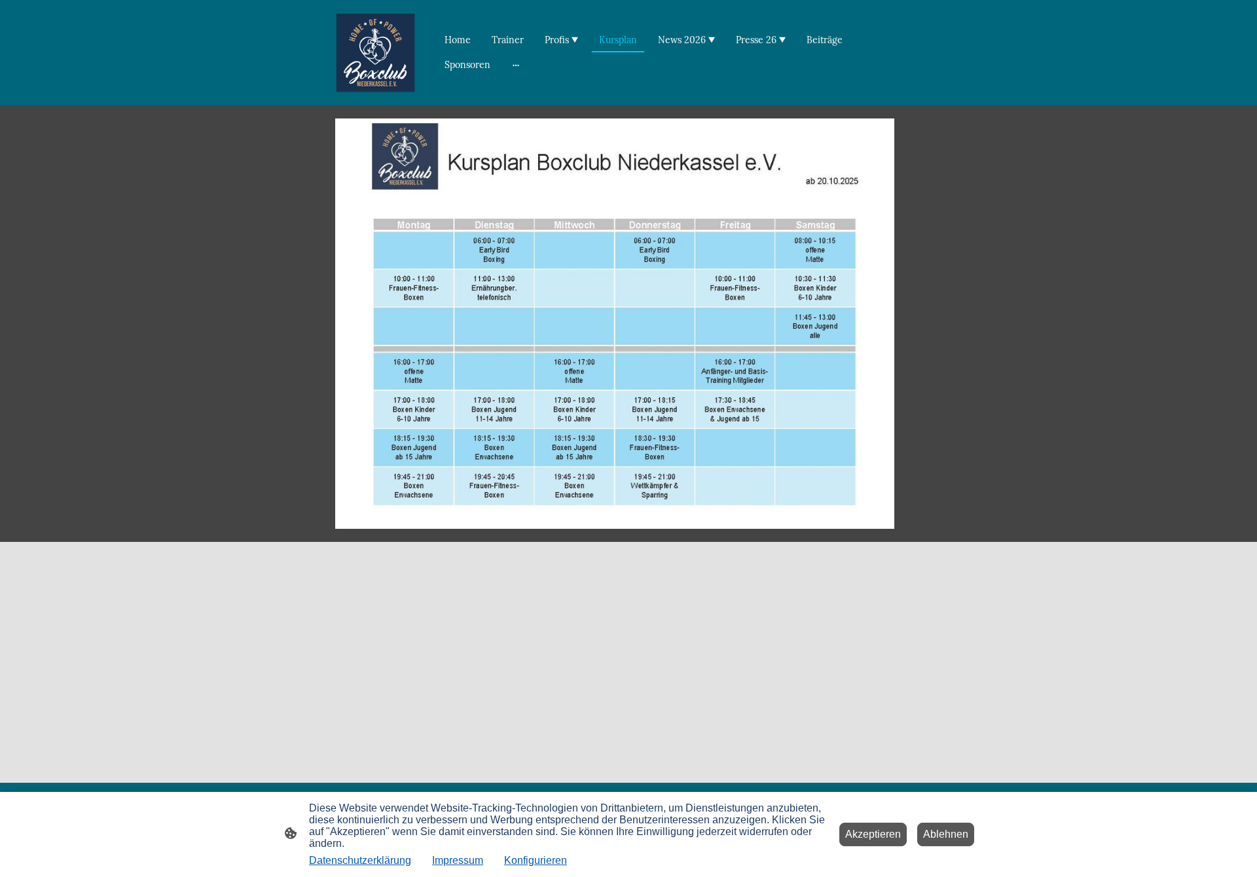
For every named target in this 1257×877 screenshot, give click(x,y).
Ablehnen (945, 834)
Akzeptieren (873, 834)
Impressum (457, 860)
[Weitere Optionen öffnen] (515, 65)
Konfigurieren (535, 860)
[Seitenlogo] (375, 52)
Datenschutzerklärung (360, 860)
